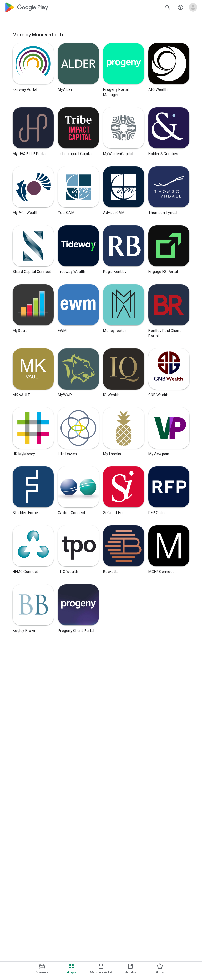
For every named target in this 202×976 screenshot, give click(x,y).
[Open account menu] (193, 7)
